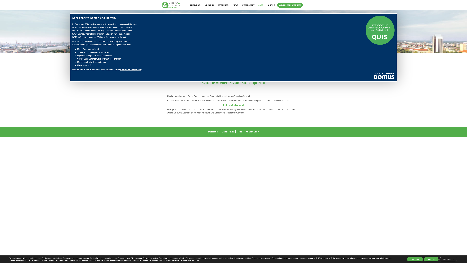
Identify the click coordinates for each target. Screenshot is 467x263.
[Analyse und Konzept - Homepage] (171, 5)
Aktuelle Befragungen (289, 5)
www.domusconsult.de (130, 70)
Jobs (260, 5)
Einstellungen (137, 260)
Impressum (95, 260)
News (235, 5)
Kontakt (271, 5)
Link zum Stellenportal (233, 105)
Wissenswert (248, 5)
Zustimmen (415, 259)
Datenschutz (228, 132)
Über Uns (209, 5)
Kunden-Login (252, 132)
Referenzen (223, 5)
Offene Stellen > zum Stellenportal (233, 83)
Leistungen (195, 5)
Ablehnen (431, 259)
